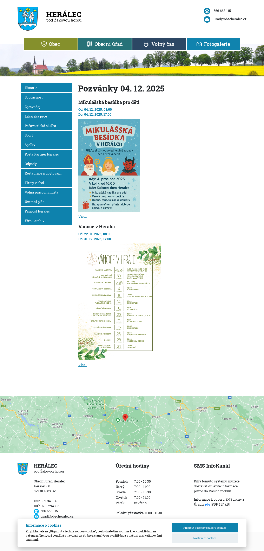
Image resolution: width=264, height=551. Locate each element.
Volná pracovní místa (41, 192)
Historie (31, 88)
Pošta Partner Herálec (42, 154)
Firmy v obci (34, 182)
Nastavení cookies (204, 538)
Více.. (82, 216)
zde (207, 504)
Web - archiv (34, 220)
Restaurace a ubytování (43, 173)
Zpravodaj (32, 106)
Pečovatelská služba (40, 126)
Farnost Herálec (37, 211)
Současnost (34, 97)
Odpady (31, 164)
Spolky (30, 144)
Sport (29, 135)
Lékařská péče (36, 116)
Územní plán (35, 202)
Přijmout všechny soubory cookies (204, 527)
